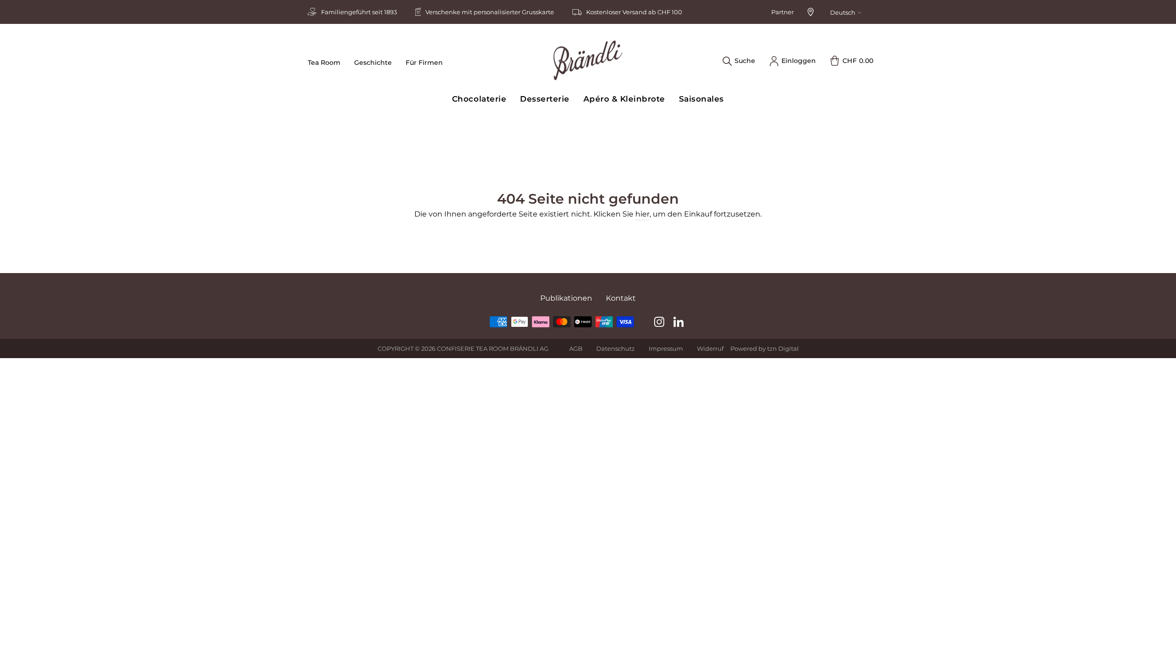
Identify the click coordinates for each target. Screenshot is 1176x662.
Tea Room (324, 62)
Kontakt (621, 298)
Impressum (666, 348)
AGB (575, 348)
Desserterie (545, 98)
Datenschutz (615, 348)
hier (642, 214)
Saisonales (701, 98)
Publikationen (566, 298)
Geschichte (373, 62)
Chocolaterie (479, 98)
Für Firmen (424, 62)
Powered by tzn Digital (764, 348)
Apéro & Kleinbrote (624, 98)
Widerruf (710, 348)
